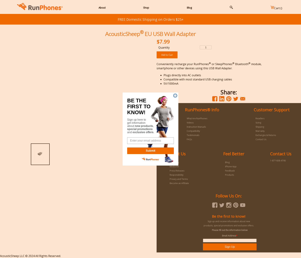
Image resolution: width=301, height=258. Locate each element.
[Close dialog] (175, 95)
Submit (150, 150)
